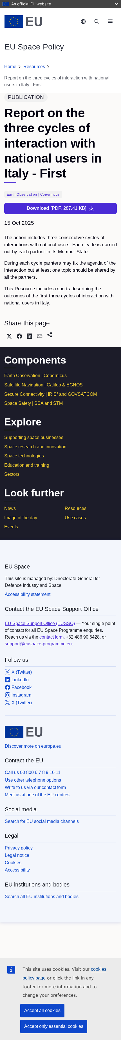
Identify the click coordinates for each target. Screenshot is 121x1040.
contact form (51, 637)
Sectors (11, 474)
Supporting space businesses (33, 437)
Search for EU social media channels (42, 821)
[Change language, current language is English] (83, 21)
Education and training (26, 465)
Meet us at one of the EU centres (37, 794)
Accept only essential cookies (53, 1026)
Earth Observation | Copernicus (35, 375)
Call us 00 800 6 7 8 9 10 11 (32, 772)
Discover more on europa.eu (33, 746)
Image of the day (20, 517)
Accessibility (17, 870)
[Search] (97, 21)
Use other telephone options (33, 780)
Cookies (13, 862)
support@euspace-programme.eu (38, 643)
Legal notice (17, 855)
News (10, 508)
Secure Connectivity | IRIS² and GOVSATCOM (50, 394)
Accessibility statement (27, 594)
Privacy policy (19, 848)
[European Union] (41, 21)
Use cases (75, 517)
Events (11, 526)
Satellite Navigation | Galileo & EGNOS (43, 384)
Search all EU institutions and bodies (42, 896)
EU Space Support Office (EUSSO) (40, 623)
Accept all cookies (42, 1010)
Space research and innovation (35, 446)
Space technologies (24, 455)
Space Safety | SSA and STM (33, 403)
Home (10, 66)
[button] (9, 336)
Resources (34, 66)
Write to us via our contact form (35, 787)
